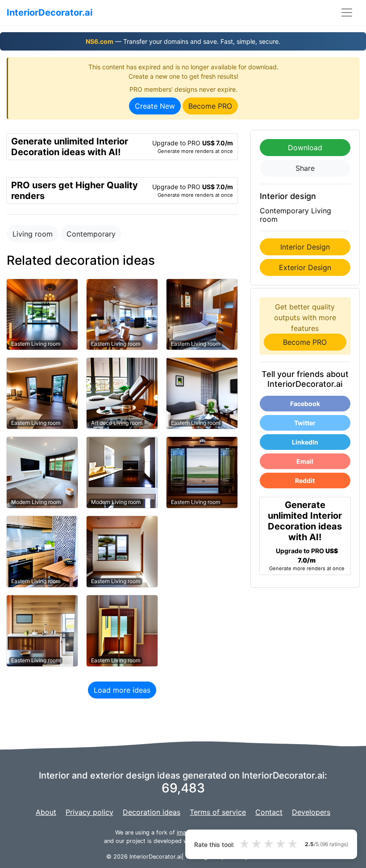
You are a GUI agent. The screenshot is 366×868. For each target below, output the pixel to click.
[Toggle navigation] (346, 12)
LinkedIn (305, 442)
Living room (32, 233)
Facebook (305, 403)
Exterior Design (305, 267)
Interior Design (305, 246)
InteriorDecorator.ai (49, 12)
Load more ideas (122, 690)
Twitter (305, 423)
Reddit (305, 480)
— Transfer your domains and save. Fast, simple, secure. (183, 41)
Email (304, 461)
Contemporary (91, 233)
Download (305, 147)
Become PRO (210, 106)
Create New (155, 106)
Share (305, 168)
